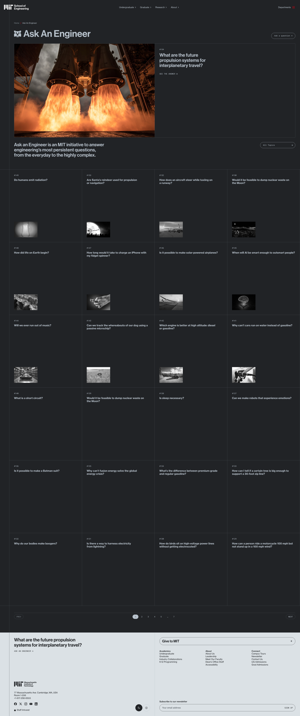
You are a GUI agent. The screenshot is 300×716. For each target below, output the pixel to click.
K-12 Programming (168, 662)
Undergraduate (126, 7)
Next (290, 616)
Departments (284, 7)
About (174, 7)
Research (160, 7)
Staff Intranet (23, 710)
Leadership (211, 656)
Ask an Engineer (22, 651)
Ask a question (282, 35)
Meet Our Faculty (214, 659)
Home (16, 23)
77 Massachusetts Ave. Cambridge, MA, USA (36, 692)
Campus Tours (259, 653)
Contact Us (257, 659)
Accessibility (212, 664)
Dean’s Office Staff (215, 662)
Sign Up (289, 708)
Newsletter (257, 656)
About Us (210, 653)
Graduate (144, 7)
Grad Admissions (260, 664)
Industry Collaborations (170, 659)
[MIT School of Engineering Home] (16, 7)
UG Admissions (259, 662)
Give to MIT (170, 641)
